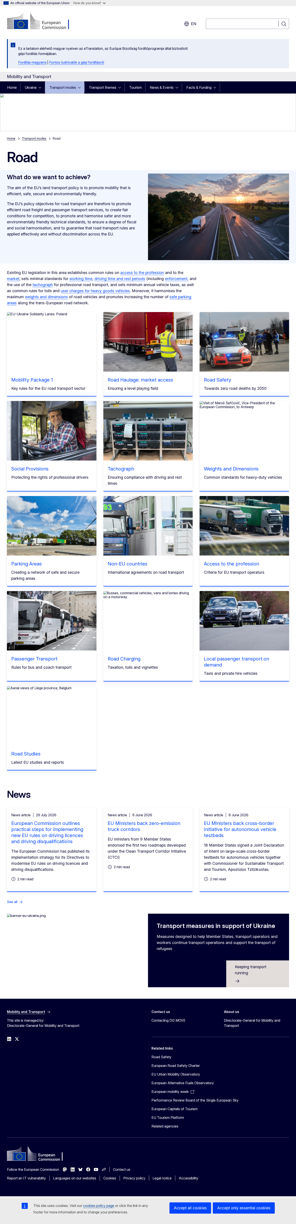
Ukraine (31, 87)
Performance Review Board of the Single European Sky (195, 1100)
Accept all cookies (190, 1208)
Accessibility (188, 1178)
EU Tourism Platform (167, 1117)
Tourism (135, 87)
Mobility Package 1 (32, 380)
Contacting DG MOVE (168, 1020)
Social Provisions (30, 469)
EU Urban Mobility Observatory (175, 1074)
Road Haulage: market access (140, 380)
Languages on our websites (74, 1178)
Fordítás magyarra (32, 62)
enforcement (176, 278)
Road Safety (217, 380)
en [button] (193, 23)
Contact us (121, 1169)
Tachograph (121, 469)
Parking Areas (26, 564)
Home (12, 87)
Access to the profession (231, 564)
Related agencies (164, 1126)
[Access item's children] (41, 87)
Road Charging (124, 659)
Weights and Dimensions (231, 469)
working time (80, 278)
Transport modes (62, 87)
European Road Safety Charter (175, 1065)
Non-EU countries (127, 564)
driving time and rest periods (119, 278)
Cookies (109, 1178)
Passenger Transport (34, 659)
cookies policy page (98, 1205)
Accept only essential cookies (243, 1208)
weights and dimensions (46, 297)
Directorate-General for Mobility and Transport (252, 1023)
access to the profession (142, 272)
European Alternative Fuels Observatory (182, 1083)
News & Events (162, 87)
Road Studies (26, 754)
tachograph (43, 284)
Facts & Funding (198, 87)
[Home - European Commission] (42, 21)
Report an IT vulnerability (26, 1178)
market (13, 278)
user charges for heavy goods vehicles (95, 290)
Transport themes (102, 87)
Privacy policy (134, 1178)
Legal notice (162, 1178)
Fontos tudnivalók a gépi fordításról (76, 62)
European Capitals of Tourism (174, 1109)
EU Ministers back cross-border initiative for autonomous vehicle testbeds (240, 829)
